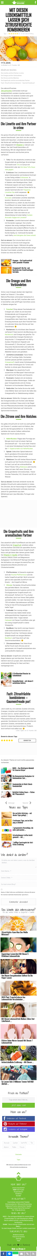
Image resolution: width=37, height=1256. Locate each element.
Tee (31, 1143)
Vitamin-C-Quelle (10, 555)
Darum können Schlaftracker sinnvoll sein (21, 1224)
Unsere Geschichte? (18, 1188)
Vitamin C (20, 145)
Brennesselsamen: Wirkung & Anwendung (19, 1204)
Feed (18, 1240)
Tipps (5, 34)
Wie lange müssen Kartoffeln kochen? (18, 1208)
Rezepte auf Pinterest (17, 1123)
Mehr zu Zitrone (18, 1248)
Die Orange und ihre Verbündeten (11, 75)
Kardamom (9, 334)
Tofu (18, 165)
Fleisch (22, 1147)
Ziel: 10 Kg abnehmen (18, 1210)
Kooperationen (18, 1192)
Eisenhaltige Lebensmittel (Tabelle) (19, 1202)
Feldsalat (8, 620)
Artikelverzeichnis (18, 1235)
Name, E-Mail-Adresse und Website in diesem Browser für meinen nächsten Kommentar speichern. (18, 893)
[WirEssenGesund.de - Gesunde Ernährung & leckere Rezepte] (18, 2)
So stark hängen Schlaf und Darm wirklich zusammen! (18, 1228)
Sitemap (18, 1238)
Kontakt (18, 1195)
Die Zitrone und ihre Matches (10, 78)
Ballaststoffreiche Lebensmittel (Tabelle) (18, 1206)
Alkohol (6, 1147)
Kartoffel (24, 1143)
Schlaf (5, 1224)
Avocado (8, 198)
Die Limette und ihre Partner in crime (12, 73)
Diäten (14, 1147)
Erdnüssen (24, 177)
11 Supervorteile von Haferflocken (20, 449)
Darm (18, 1226)
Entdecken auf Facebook (16, 1118)
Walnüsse (23, 467)
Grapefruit (17, 545)
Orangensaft (9, 362)
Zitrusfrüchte (6, 91)
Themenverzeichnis (18, 1237)
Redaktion (18, 1194)
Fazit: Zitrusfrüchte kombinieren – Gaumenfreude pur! (18, 83)
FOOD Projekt (18, 1190)
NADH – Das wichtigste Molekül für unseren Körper (18, 1216)
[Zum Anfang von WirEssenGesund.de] (18, 1174)
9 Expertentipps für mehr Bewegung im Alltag (18, 1218)
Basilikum (8, 638)
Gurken (15, 1143)
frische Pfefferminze (19, 575)
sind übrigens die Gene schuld (24, 235)
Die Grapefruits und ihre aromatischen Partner (15, 80)
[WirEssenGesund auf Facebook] (36, 2)
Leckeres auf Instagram (17, 1129)
